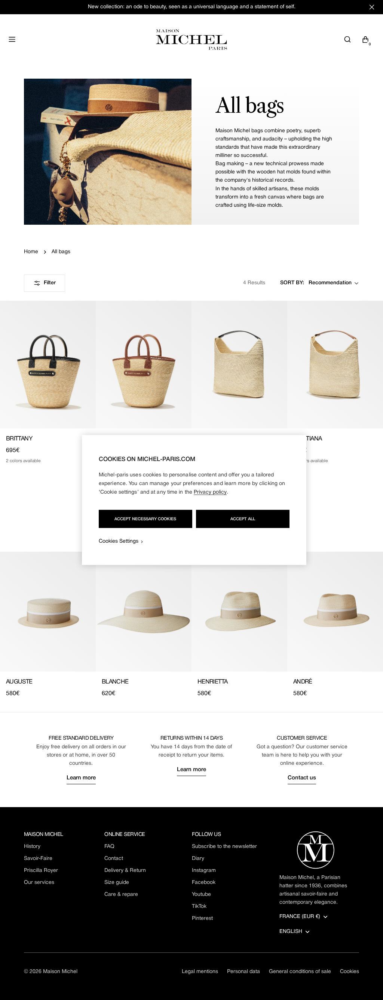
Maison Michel (60, 971)
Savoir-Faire (38, 858)
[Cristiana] (239, 364)
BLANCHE (115, 682)
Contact (113, 858)
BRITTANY (19, 439)
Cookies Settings (118, 541)
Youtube (201, 894)
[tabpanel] (191, 625)
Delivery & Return (125, 870)
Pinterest (202, 918)
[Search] (347, 39)
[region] (194, 500)
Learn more (81, 778)
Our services (39, 882)
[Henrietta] (239, 612)
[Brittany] (48, 364)
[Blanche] (144, 612)
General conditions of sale (300, 971)
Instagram (204, 870)
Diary (198, 858)
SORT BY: (292, 283)
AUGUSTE (19, 682)
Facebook (203, 882)
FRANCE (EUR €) (299, 916)
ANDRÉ (302, 682)
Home (31, 251)
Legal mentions (200, 971)
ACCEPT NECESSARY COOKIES (145, 519)
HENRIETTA (212, 682)
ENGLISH (290, 931)
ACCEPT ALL (242, 519)
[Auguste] (48, 612)
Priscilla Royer (41, 870)
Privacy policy (210, 492)
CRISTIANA (307, 439)
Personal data (243, 971)
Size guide (116, 882)
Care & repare (121, 894)
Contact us (302, 778)
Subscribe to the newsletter (224, 846)
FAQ (109, 846)
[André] (335, 612)
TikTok (199, 906)
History (32, 846)
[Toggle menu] (11, 39)
